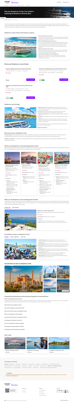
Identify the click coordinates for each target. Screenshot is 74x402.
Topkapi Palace (24, 364)
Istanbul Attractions (20, 5)
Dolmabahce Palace (45, 364)
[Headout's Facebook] (66, 400)
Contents (2, 18)
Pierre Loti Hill (36, 365)
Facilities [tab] (6, 236)
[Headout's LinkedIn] (61, 400)
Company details (42, 390)
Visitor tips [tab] (23, 236)
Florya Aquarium (18, 365)
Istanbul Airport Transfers (27, 367)
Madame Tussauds (43, 365)
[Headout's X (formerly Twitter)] (68, 400)
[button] (23, 279)
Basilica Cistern (31, 364)
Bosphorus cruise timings (42, 127)
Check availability (30, 79)
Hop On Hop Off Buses (17, 367)
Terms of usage (42, 393)
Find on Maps (7, 172)
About (11, 5)
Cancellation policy (42, 395)
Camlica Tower (24, 365)
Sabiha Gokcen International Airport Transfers (48, 367)
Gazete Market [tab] (15, 207)
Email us (24, 391)
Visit (15, 5)
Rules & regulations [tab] (14, 236)
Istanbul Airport (36, 367)
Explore (7, 5)
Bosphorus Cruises (7, 19)
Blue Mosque (18, 364)
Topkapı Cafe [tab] (7, 207)
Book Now (7, 352)
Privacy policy (41, 391)
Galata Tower (38, 364)
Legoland (30, 365)
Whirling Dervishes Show (54, 364)
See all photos (66, 290)
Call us (24, 390)
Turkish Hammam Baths (8, 365)
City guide (28, 5)
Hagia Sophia (12, 364)
